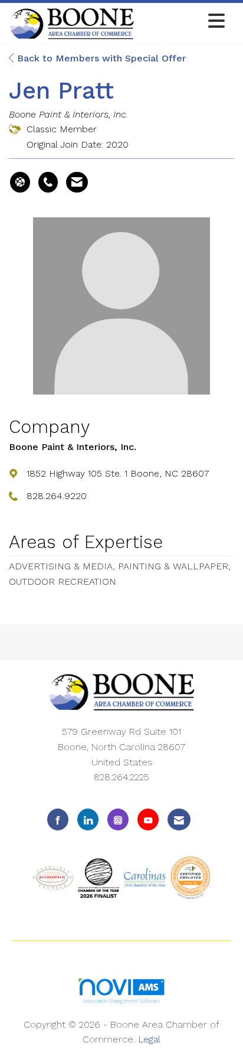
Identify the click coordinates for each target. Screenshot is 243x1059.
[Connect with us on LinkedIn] (87, 819)
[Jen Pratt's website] (20, 182)
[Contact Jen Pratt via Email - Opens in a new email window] (77, 182)
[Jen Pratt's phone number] (48, 182)
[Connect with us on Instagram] (118, 819)
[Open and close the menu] (182, 21)
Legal (149, 1039)
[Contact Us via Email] (179, 819)
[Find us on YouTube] (148, 819)
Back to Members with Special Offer (100, 58)
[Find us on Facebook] (57, 819)
